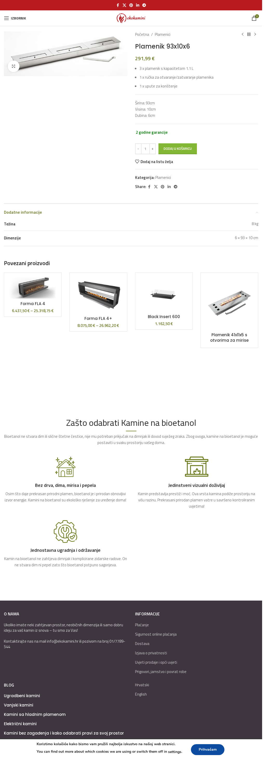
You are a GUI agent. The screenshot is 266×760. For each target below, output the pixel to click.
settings (174, 751)
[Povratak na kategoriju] (249, 34)
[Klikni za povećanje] (13, 66)
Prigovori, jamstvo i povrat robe (161, 671)
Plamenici (162, 34)
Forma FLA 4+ (98, 318)
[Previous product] (243, 34)
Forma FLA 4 (33, 303)
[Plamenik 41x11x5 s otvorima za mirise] (229, 303)
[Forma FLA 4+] (98, 295)
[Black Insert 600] (164, 294)
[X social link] (124, 5)
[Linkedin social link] (138, 5)
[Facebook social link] (118, 5)
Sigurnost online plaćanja (156, 634)
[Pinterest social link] (131, 5)
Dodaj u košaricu (178, 148)
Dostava (142, 643)
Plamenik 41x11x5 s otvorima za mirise (229, 337)
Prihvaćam (208, 749)
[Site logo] (131, 18)
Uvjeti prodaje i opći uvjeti (156, 662)
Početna (142, 34)
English (141, 694)
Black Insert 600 (164, 316)
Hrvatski (142, 685)
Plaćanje (142, 625)
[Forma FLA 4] (32, 288)
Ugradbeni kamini (22, 695)
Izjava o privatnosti (151, 653)
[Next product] (255, 34)
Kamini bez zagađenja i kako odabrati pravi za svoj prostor (64, 733)
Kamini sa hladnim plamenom (35, 714)
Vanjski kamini (18, 705)
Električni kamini (20, 724)
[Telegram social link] (144, 5)
